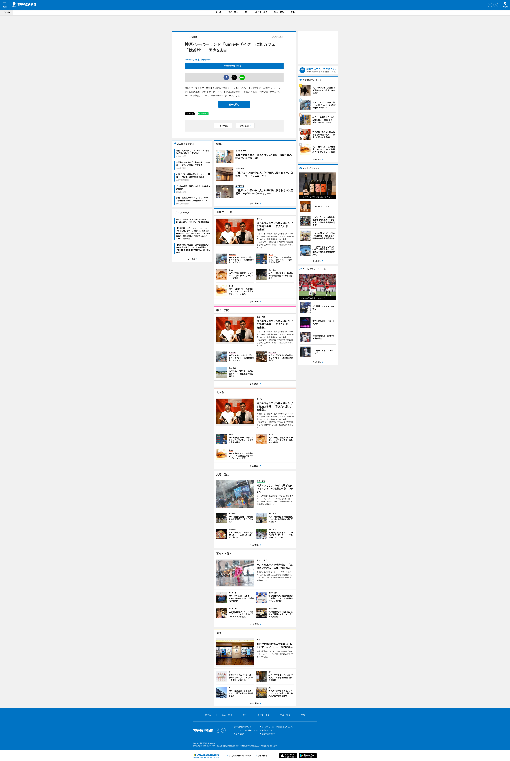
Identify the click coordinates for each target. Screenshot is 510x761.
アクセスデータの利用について (246, 730)
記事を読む (234, 104)
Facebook (490, 5)
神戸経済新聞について (242, 727)
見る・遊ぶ (233, 12)
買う (247, 12)
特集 (293, 12)
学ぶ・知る (279, 12)
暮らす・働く (261, 12)
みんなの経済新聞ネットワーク (206, 756)
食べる (219, 12)
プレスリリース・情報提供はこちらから (277, 727)
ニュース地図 (191, 37)
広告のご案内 (239, 734)
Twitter (496, 5)
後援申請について (269, 734)
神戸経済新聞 (24, 4)
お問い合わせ (267, 730)
